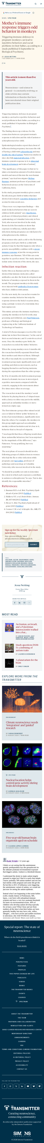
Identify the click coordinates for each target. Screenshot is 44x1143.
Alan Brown (31, 213)
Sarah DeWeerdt (15, 733)
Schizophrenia (10, 566)
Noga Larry (29, 637)
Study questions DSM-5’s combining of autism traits (27, 648)
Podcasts (22, 978)
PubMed (27, 494)
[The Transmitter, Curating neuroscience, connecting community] (11, 4)
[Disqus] (22, 887)
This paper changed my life (22, 974)
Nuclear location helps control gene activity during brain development (22, 783)
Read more (22, 946)
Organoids (10, 832)
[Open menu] (41, 4)
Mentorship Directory (22, 1033)
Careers (22, 1041)
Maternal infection (24, 561)
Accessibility (22, 1065)
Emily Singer (23, 666)
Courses (22, 997)
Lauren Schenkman (26, 654)
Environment (24, 559)
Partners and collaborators (22, 1022)
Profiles (22, 970)
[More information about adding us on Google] (33, 13)
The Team (22, 1018)
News (4, 18)
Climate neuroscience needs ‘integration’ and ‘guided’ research (22, 725)
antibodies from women (28, 287)
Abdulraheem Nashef (25, 639)
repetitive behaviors (28, 199)
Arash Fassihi (24, 636)
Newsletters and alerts (22, 1026)
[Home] (22, 1108)
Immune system (11, 561)
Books (22, 985)
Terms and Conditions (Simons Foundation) (22, 1049)
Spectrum (12, 18)
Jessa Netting (10, 57)
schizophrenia (26, 152)
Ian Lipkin (18, 461)
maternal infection (21, 158)
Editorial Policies (22, 1053)
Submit (33, 545)
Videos (22, 982)
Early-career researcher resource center (22, 1030)
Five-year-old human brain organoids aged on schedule (22, 839)
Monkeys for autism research (16, 563)
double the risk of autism (12, 155)
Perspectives (22, 962)
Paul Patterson (33, 318)
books (22, 989)
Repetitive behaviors (28, 565)
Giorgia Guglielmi (16, 791)
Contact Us (22, 1069)
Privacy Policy (22, 1061)
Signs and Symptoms (24, 566)
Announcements (22, 1037)
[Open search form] (35, 4)
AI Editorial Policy (22, 1057)
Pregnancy (16, 565)
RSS (22, 1045)
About (22, 1014)
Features (22, 966)
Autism (15, 559)
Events (22, 993)
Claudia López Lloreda (18, 846)
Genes (31, 559)
